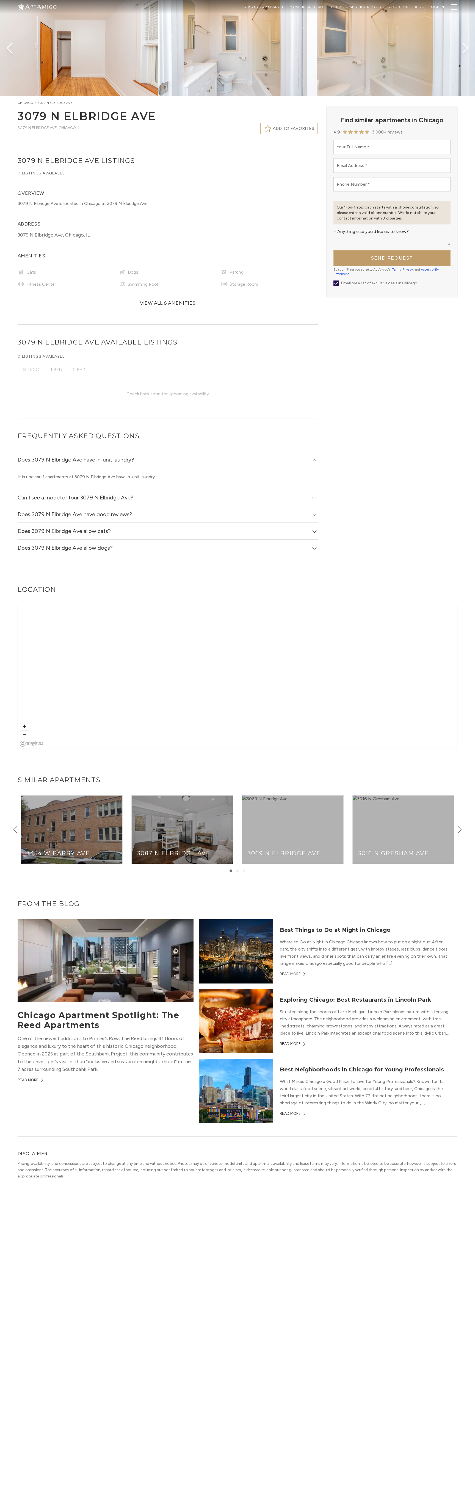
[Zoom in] (25, 726)
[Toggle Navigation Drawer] (454, 7)
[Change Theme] (21, 6)
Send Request (392, 258)
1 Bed (56, 369)
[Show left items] (15, 829)
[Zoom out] (25, 734)
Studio (31, 369)
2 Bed (79, 369)
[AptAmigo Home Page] (40, 6)
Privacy (407, 269)
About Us (398, 7)
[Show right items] (459, 829)
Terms (396, 269)
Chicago (25, 103)
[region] (238, 677)
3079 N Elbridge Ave (55, 103)
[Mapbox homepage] (31, 744)
